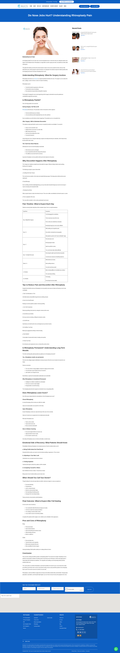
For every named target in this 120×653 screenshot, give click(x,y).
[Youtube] (80, 632)
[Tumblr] (85, 632)
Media (65, 6)
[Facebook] (78, 632)
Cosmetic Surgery (54, 6)
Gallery (61, 6)
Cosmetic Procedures (38, 614)
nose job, (36, 78)
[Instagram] (83, 632)
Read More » (83, 35)
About (34, 6)
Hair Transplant (45, 6)
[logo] (23, 6)
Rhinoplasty (24, 109)
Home (31, 6)
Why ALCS (39, 6)
